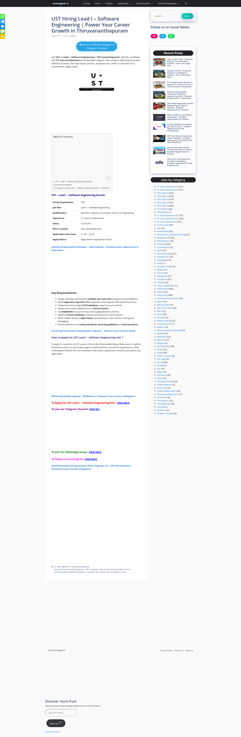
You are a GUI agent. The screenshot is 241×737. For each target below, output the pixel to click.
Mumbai (161, 336)
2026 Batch (162, 212)
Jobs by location (143, 3)
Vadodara (161, 410)
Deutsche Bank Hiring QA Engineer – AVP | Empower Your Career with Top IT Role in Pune (92, 569)
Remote (161, 375)
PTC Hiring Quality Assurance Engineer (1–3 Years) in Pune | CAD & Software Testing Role (180, 84)
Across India (163, 224)
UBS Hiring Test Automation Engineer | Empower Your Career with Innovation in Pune (90, 572)
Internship (162, 295)
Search (187, 16)
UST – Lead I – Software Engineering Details (73, 181)
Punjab (160, 365)
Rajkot (160, 371)
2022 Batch (162, 202)
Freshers (109, 3)
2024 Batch (162, 209)
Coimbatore (163, 247)
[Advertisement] (96, 112)
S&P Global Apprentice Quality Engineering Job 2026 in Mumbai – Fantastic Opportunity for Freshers (180, 106)
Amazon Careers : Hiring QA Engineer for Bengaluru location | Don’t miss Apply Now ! (179, 74)
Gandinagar (162, 260)
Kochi (159, 314)
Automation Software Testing (171, 234)
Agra (159, 228)
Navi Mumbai (163, 346)
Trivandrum (162, 400)
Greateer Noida (164, 266)
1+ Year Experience (166, 186)
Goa (159, 263)
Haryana (161, 282)
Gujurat (160, 272)
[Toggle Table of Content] (107, 178)
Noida (160, 349)
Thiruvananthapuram (80, 566)
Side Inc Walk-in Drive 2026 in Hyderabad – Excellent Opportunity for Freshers (179, 117)
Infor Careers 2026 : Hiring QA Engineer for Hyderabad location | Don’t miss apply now (180, 62)
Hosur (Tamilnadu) (166, 285)
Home (97, 3)
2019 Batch (162, 192)
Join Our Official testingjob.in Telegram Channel (97, 46)
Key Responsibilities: (63, 184)
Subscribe (54, 723)
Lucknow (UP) (163, 323)
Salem (160, 378)
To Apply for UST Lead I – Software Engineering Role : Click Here (82, 188)
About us (189, 650)
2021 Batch (162, 199)
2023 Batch (162, 205)
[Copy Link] (2, 36)
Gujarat (160, 269)
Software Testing (165, 381)
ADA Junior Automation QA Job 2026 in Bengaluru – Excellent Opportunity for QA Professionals (179, 162)
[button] (186, 3)
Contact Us (179, 650)
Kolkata (160, 317)
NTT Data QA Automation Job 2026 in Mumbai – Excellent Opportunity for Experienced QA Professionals (179, 139)
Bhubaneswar (163, 240)
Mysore (160, 339)
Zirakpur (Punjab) (165, 413)
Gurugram (162, 276)
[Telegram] (2, 21)
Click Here (123, 403)
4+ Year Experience (166, 218)
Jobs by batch (163, 304)
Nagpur (160, 343)
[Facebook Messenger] (2, 26)
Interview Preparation (167, 3)
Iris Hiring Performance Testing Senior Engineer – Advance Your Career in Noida (93, 330)
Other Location (164, 355)
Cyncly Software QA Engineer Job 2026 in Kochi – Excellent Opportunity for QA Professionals (179, 127)
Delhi (159, 250)
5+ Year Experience (62, 566)
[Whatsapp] (2, 16)
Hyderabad (162, 288)
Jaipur (160, 301)
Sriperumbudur (164, 384)
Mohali (160, 333)
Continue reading (52, 731)
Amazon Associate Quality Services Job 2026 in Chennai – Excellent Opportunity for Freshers (180, 150)
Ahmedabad (163, 231)
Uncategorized (164, 403)
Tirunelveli (162, 397)
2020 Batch (162, 196)
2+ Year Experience (166, 189)
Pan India (161, 359)
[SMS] (2, 31)
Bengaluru (162, 237)
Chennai (161, 244)
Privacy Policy (166, 650)
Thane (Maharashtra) (167, 390)
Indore (160, 292)
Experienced (123, 3)
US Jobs (86, 3)
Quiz (159, 368)
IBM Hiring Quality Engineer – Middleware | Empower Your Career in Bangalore (93, 396)
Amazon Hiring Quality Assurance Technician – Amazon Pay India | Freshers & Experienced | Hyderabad (179, 95)
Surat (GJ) (161, 387)
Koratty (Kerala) (164, 320)
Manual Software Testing (169, 330)
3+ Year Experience (166, 215)
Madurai (161, 327)
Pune (159, 362)
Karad (160, 311)
